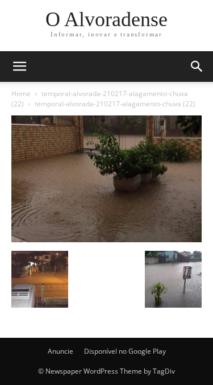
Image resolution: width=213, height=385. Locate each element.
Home (21, 93)
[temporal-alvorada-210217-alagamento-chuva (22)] (106, 239)
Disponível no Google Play (125, 351)
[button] (197, 66)
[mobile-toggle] (19, 66)
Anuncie (60, 351)
